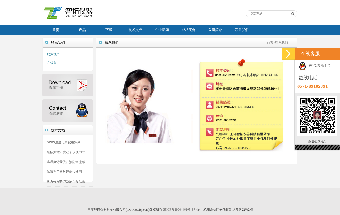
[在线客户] (288, 54)
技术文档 (135, 30)
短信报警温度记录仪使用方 (66, 152)
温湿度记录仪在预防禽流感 (66, 162)
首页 (55, 30)
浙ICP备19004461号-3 (178, 210)
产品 (82, 30)
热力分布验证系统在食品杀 (66, 181)
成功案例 (189, 30)
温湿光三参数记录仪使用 (64, 172)
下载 (108, 30)
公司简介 (215, 30)
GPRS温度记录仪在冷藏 (63, 142)
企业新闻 (162, 30)
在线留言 (53, 63)
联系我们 (242, 30)
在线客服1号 (319, 65)
